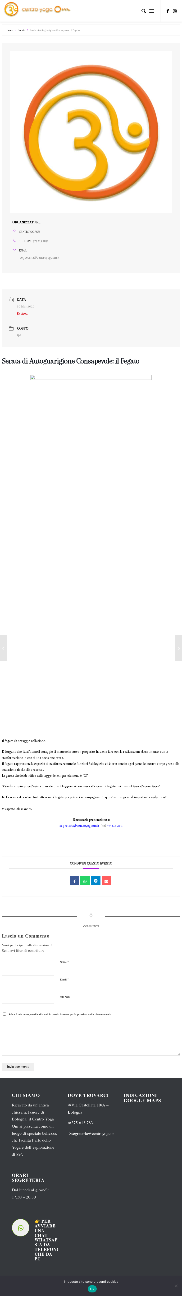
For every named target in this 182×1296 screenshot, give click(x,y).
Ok (92, 1289)
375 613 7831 (40, 241)
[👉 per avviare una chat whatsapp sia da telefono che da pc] (20, 1227)
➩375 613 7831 (81, 1122)
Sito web (65, 997)
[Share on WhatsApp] (85, 880)
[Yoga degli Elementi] (3, 648)
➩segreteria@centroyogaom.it (93, 1133)
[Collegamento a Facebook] (167, 10)
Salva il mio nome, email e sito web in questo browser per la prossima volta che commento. (60, 1014)
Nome (64, 962)
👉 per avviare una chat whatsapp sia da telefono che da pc (47, 1240)
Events (21, 30)
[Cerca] (141, 11)
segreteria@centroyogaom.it (39, 257)
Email (64, 979)
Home (10, 30)
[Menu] (151, 11)
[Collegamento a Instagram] (174, 10)
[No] (176, 1285)
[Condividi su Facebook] (74, 880)
